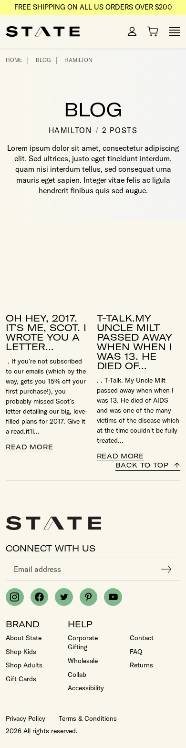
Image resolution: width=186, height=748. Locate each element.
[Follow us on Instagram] (15, 597)
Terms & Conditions (88, 718)
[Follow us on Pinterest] (89, 597)
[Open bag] (152, 31)
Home (14, 59)
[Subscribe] (166, 569)
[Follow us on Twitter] (64, 597)
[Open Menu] (174, 31)
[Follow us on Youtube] (113, 597)
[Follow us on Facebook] (40, 597)
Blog (43, 59)
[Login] (132, 31)
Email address (37, 569)
